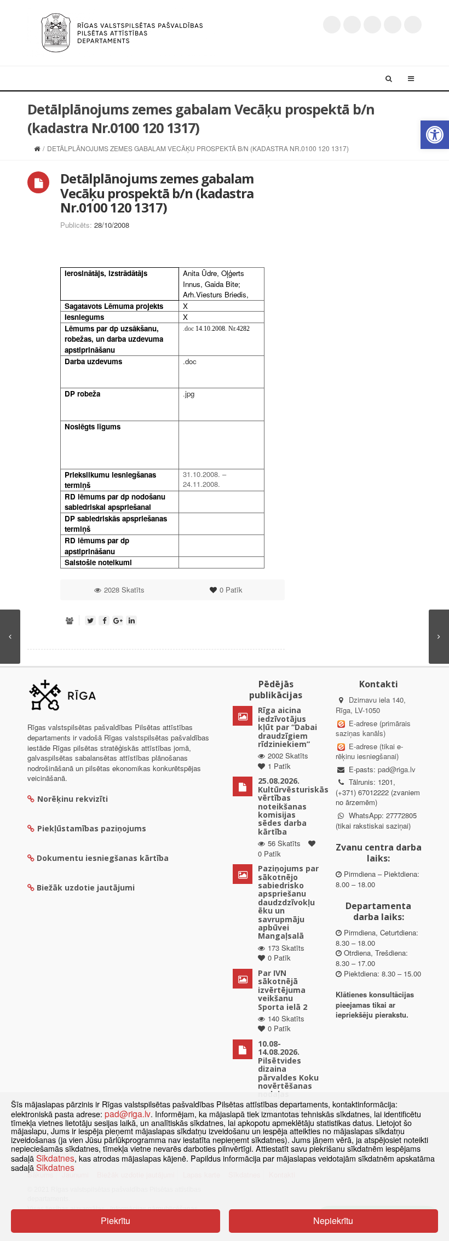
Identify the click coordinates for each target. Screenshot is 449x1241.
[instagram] (392, 24)
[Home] (37, 148)
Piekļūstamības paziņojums (91, 828)
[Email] (413, 24)
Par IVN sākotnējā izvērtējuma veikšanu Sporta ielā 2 (282, 990)
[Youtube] (372, 24)
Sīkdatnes (55, 1158)
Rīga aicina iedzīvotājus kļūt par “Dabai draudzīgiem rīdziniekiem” (287, 727)
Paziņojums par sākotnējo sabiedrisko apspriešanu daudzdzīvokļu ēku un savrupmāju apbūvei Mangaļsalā (288, 902)
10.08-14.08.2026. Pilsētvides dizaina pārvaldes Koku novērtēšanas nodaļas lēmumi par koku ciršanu (288, 1077)
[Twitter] (332, 24)
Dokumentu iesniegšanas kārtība (103, 858)
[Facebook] (352, 24)
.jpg (188, 393)
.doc (188, 328)
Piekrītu (115, 1220)
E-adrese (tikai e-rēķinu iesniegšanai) (369, 751)
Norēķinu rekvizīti (72, 799)
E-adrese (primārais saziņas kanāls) (373, 728)
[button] (435, 134)
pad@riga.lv (397, 769)
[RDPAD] (121, 31)
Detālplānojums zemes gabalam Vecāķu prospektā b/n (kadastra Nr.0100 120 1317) (157, 192)
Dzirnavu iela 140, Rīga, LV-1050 (371, 704)
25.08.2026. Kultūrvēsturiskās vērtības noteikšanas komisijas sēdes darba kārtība (293, 805)
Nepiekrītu (333, 1220)
